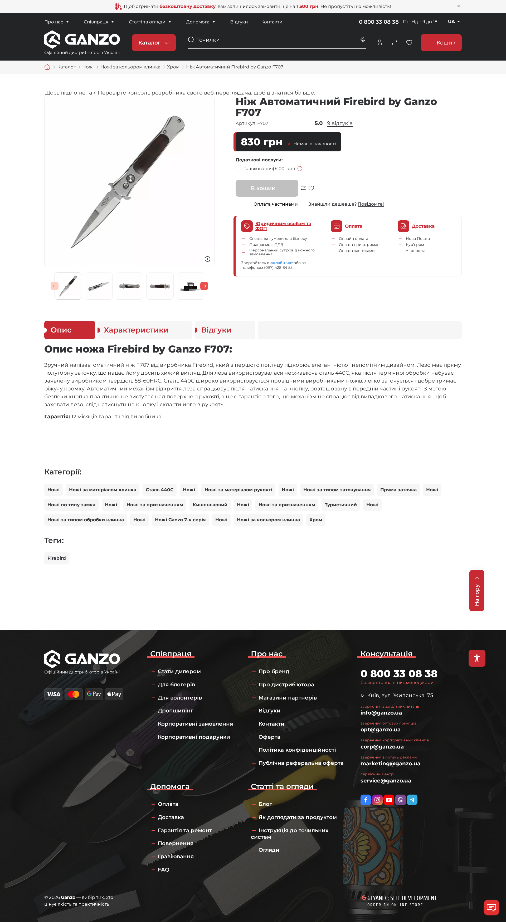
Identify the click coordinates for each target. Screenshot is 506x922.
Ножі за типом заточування (337, 489)
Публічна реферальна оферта (301, 763)
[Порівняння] (394, 42)
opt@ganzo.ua (381, 729)
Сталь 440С (159, 489)
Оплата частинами (276, 204)
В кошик (263, 188)
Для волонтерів (180, 698)
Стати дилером (179, 671)
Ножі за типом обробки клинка (85, 519)
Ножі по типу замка (71, 504)
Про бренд (274, 671)
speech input (363, 40)
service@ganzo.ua (386, 780)
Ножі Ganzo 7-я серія (180, 519)
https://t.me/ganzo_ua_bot (412, 800)
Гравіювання (269, 168)
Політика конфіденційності (297, 750)
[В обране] (311, 191)
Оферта (269, 737)
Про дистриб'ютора (286, 684)
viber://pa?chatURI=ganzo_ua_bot (400, 800)
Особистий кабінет (380, 42)
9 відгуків (340, 123)
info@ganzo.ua (381, 713)
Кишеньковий (210, 504)
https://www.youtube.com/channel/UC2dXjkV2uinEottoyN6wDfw (389, 800)
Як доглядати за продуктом (298, 817)
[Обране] (409, 42)
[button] (55, 286)
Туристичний (341, 504)
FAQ (163, 869)
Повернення (175, 843)
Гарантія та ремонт (185, 830)
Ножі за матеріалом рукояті (238, 489)
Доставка (171, 817)
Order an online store (395, 905)
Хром (315, 519)
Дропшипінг (175, 710)
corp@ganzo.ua (382, 746)
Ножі (53, 489)
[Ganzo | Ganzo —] (82, 42)
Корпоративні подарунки (194, 737)
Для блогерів (176, 684)
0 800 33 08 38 (379, 22)
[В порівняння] (303, 191)
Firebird (56, 558)
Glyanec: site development (402, 898)
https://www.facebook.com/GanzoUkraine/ (366, 800)
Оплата (168, 804)
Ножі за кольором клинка (268, 519)
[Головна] (47, 67)
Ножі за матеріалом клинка (102, 489)
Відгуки (239, 21)
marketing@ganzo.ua (390, 763)
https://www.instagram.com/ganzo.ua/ (377, 800)
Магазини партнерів (288, 698)
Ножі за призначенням (154, 504)
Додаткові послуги (258, 159)
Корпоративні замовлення (195, 724)
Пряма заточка (398, 489)
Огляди (269, 850)
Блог (265, 804)
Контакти (272, 21)
